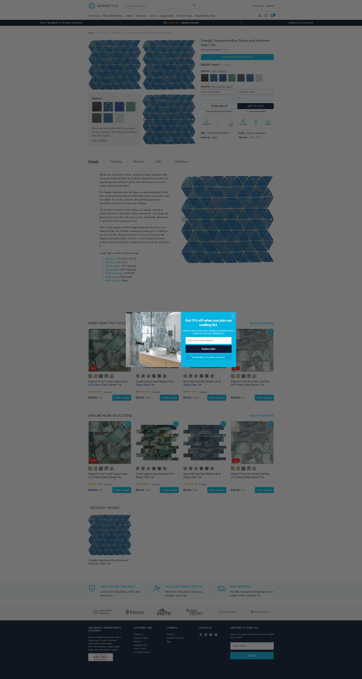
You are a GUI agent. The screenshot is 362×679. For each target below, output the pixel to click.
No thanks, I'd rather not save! (208, 357)
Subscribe (209, 349)
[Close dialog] (232, 315)
